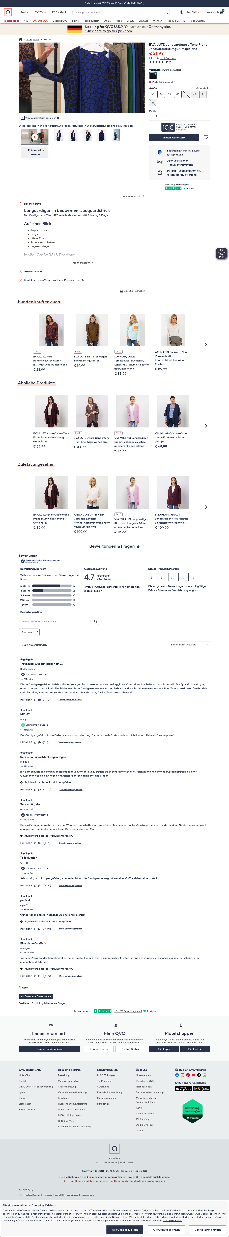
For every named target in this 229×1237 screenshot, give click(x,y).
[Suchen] (166, 12)
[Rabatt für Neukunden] (179, 126)
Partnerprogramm (106, 1098)
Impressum (158, 1181)
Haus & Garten (197, 20)
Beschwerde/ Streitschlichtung (74, 1126)
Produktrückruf (27, 1109)
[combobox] (117, 12)
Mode (119, 20)
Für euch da (103, 1103)
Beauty (130, 20)
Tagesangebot (11, 20)
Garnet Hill (59, 1195)
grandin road (72, 1195)
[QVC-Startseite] (20, 40)
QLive (22, 1092)
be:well (76, 20)
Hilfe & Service (66, 1120)
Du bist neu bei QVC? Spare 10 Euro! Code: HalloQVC (114, 3)
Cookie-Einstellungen (208, 1229)
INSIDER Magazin (106, 1075)
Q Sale (107, 20)
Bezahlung (63, 1098)
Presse (22, 1098)
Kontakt (23, 1080)
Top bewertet (92, 20)
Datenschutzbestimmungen (91, 1181)
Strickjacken (32, 39)
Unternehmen (143, 1075)
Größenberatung (67, 1086)
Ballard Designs (33, 1195)
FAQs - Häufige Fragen (70, 1115)
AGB (66, 1181)
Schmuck (143, 20)
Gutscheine (103, 1086)
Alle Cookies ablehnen (166, 1229)
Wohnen (157, 20)
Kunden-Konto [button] (99, 1049)
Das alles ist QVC (145, 1080)
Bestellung (64, 1075)
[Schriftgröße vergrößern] (139, 196)
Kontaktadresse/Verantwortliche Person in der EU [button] (54, 280)
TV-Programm (104, 1080)
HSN (21, 1195)
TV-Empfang (143, 1119)
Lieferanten (25, 1103)
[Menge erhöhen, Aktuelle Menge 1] (162, 116)
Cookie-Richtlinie (172, 1220)
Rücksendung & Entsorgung (72, 1103)
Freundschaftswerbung (109, 1092)
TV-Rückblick (59, 12)
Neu (26, 20)
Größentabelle (201, 88)
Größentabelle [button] (33, 271)
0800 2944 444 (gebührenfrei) (36, 1086)
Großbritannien (110, 1162)
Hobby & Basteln (176, 20)
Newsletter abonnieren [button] (49, 1049)
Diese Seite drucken (134, 290)
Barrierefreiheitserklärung (150, 1092)
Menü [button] (23, 12)
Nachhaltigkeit (144, 1086)
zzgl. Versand (168, 58)
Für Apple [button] (164, 1049)
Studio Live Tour (144, 1124)
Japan (130, 1162)
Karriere (140, 1107)
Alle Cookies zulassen (125, 1229)
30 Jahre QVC (40, 20)
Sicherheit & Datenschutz (71, 1109)
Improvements (87, 1195)
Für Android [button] (195, 1049)
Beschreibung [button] (32, 203)
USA (98, 1162)
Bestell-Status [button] (130, 1049)
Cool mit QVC (60, 20)
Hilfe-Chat (25, 1075)
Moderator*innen (145, 1113)
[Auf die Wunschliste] (206, 137)
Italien (122, 1162)
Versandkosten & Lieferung (72, 1092)
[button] (186, 12)
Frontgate (47, 1195)
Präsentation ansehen (36, 152)
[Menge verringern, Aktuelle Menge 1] (151, 116)
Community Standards (127, 1181)
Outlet (139, 1130)
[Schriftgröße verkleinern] (143, 196)
